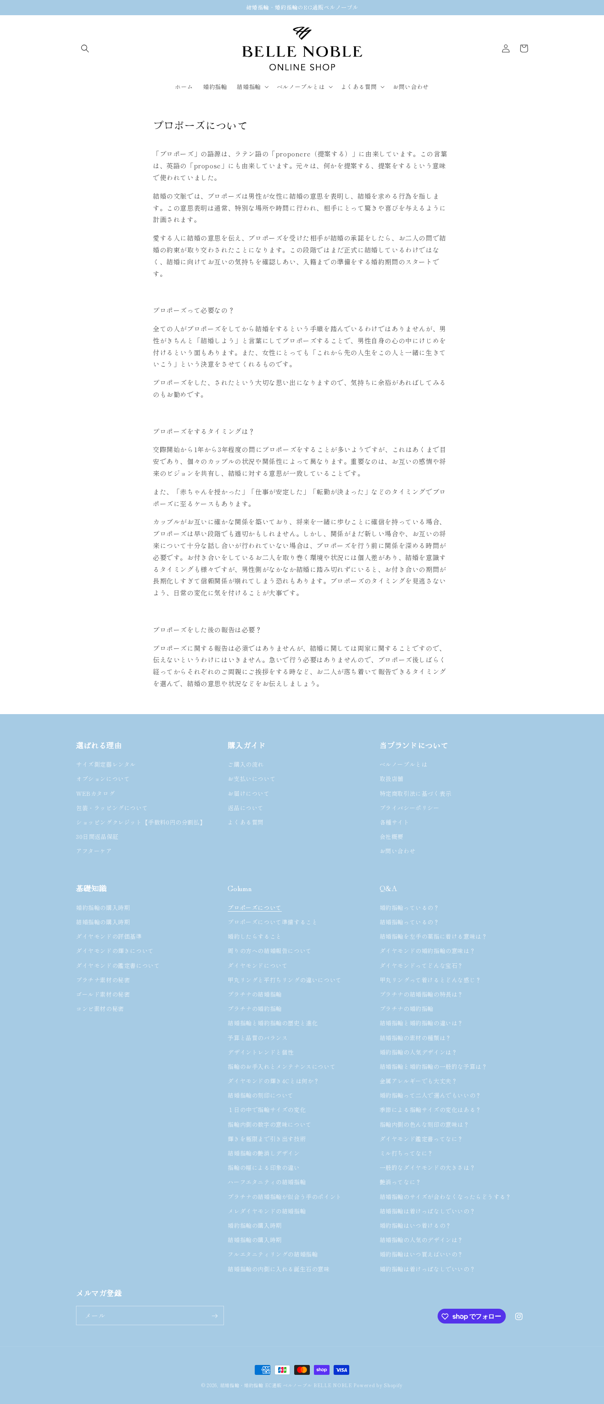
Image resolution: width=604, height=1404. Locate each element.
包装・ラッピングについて (112, 808)
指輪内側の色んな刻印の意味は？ (425, 1124)
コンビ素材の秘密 (100, 1008)
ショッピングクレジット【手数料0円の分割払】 (140, 822)
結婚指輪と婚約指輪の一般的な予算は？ (434, 1066)
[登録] (214, 1316)
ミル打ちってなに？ (406, 1153)
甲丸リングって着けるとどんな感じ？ (431, 979)
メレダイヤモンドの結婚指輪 (267, 1210)
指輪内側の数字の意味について (269, 1124)
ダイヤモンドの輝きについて (115, 951)
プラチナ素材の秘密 (103, 979)
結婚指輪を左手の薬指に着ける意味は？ (434, 936)
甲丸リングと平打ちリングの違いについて (284, 979)
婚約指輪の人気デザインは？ (419, 1052)
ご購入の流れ (246, 765)
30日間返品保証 (97, 837)
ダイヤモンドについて (258, 965)
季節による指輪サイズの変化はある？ (431, 1109)
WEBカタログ (95, 793)
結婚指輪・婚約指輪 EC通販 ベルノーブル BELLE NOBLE (286, 1385)
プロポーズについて (254, 907)
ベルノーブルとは (404, 765)
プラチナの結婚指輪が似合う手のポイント (284, 1196)
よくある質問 (246, 822)
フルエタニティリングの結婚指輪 (276, 1254)
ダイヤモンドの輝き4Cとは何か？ (274, 1081)
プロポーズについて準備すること (273, 922)
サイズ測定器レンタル (106, 765)
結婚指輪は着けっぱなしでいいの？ (428, 1210)
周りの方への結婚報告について (269, 951)
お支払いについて (252, 779)
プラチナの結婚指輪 (254, 994)
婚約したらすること (254, 936)
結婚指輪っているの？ (410, 922)
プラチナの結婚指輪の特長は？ (421, 994)
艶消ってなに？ (401, 1182)
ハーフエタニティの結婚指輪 (267, 1182)
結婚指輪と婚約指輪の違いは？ (421, 1023)
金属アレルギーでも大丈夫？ (419, 1081)
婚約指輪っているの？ (410, 907)
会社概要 (391, 837)
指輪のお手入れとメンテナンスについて (282, 1066)
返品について (246, 808)
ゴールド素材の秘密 (103, 994)
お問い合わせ (398, 851)
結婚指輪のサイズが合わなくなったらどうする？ (446, 1196)
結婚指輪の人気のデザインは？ (421, 1240)
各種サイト (395, 822)
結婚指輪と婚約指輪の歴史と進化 (273, 1023)
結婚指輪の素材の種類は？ (416, 1037)
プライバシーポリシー (410, 808)
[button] (85, 48)
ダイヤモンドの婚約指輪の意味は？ (428, 951)
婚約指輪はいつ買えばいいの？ (421, 1254)
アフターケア (94, 851)
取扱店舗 (391, 779)
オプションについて (103, 779)
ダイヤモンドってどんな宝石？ (421, 965)
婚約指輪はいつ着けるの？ (416, 1225)
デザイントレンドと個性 (261, 1052)
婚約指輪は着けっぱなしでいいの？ (428, 1268)
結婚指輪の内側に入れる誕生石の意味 (279, 1268)
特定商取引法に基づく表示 (416, 793)
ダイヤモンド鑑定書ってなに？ (421, 1138)
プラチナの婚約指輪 (254, 1008)
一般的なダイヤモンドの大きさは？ (428, 1167)
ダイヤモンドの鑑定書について (118, 965)
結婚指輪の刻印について (261, 1095)
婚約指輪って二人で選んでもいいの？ (431, 1095)
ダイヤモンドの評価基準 (109, 936)
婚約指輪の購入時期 (103, 907)
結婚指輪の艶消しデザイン (264, 1153)
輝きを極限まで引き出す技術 (267, 1138)
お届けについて (249, 793)
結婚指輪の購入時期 (103, 922)
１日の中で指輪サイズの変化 (267, 1109)
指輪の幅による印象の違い (264, 1167)
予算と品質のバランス (258, 1037)
